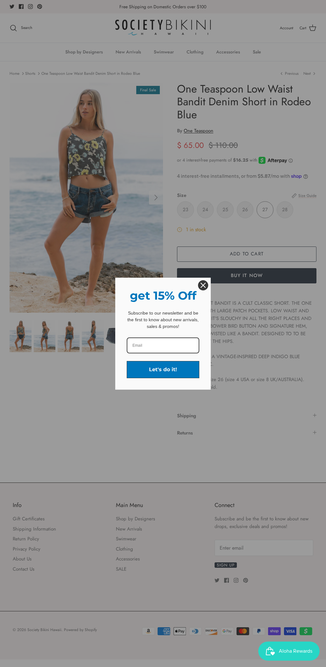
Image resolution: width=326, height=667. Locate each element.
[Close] (203, 285)
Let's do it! (163, 369)
